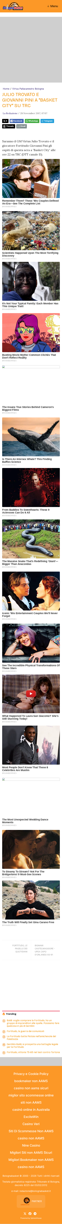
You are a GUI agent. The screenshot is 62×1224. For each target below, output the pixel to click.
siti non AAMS (31, 1102)
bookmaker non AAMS (31, 1081)
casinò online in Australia (31, 1109)
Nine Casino (31, 1145)
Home (6, 88)
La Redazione (10, 113)
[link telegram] (35, 1213)
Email (23, 126)
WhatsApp (33, 121)
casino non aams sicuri (31, 1088)
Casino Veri (31, 1124)
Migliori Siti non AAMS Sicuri (31, 1152)
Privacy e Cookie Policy (31, 1074)
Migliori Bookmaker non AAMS (31, 1160)
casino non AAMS (31, 1138)
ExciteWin (31, 1117)
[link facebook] (30, 1213)
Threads (10, 126)
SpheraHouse (36, 1218)
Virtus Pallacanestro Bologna (28, 88)
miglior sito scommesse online (31, 1095)
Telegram (48, 121)
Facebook (17, 121)
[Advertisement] (31, 49)
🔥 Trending (9, 1013)
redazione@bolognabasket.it (35, 1191)
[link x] (25, 1213)
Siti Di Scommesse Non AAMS (31, 1131)
